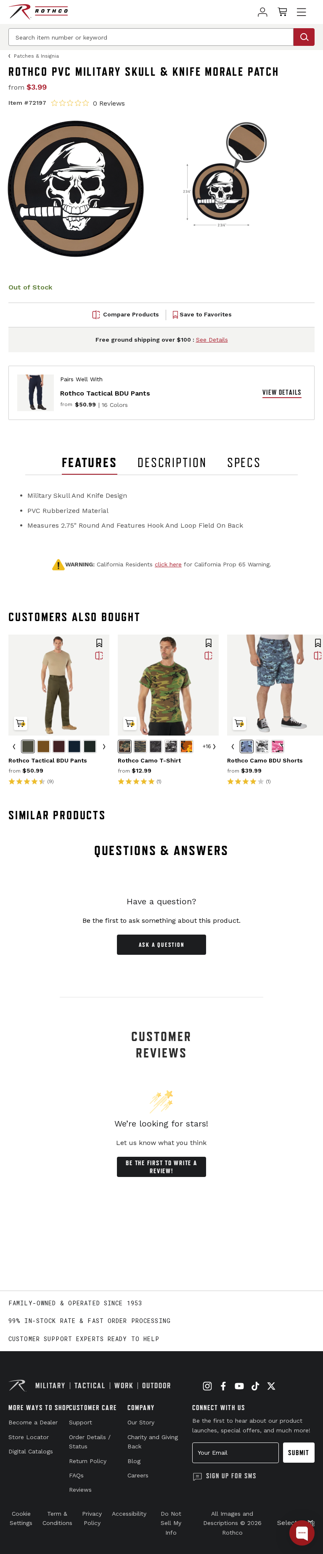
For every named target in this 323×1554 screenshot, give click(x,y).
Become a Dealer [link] (33, 1422)
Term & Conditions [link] (57, 1518)
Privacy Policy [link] (92, 1518)
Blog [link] (133, 1461)
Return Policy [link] (87, 1461)
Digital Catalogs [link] (30, 1451)
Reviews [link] (80, 1489)
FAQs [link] (76, 1475)
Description (172, 462)
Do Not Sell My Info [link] (171, 1523)
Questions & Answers (161, 850)
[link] (262, 12)
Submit (299, 1452)
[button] (99, 644)
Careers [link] (137, 1475)
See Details (212, 339)
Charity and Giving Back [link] (152, 1442)
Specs (244, 462)
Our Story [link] (140, 1422)
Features (89, 462)
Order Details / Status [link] (90, 1442)
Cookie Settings (21, 1518)
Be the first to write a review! (161, 1166)
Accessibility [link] (129, 1513)
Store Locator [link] (28, 1437)
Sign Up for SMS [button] (231, 1476)
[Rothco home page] (38, 12)
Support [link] (80, 1422)
